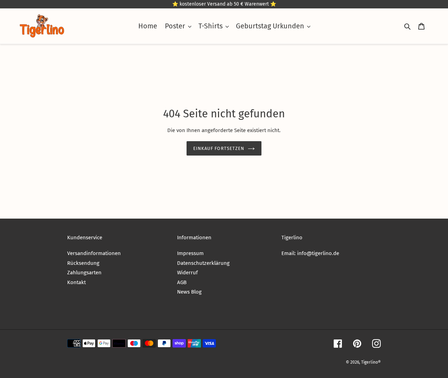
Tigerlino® (371, 362)
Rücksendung (83, 263)
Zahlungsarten (84, 272)
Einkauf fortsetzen (218, 148)
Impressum (190, 253)
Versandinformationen (94, 253)
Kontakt (76, 282)
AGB (182, 282)
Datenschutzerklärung (203, 263)
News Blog (189, 292)
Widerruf (187, 272)
